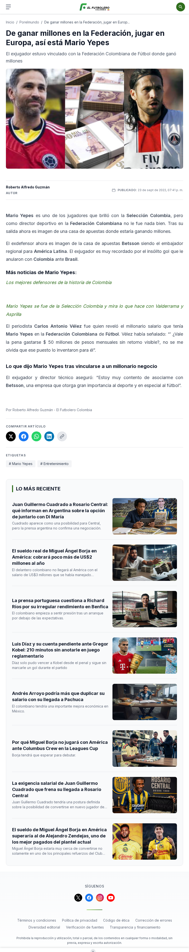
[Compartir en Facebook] (24, 436)
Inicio (10, 22)
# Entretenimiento (54, 464)
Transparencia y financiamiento (135, 927)
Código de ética (116, 920)
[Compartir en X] (11, 436)
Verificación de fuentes (85, 927)
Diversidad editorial (44, 927)
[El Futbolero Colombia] (94, 7)
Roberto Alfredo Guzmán (28, 187)
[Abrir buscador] (180, 6)
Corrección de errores (153, 920)
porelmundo (29, 22)
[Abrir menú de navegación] (8, 6)
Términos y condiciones (36, 920)
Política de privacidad (79, 920)
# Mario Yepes (20, 464)
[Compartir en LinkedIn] (49, 436)
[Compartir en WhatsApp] (36, 436)
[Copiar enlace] (62, 436)
